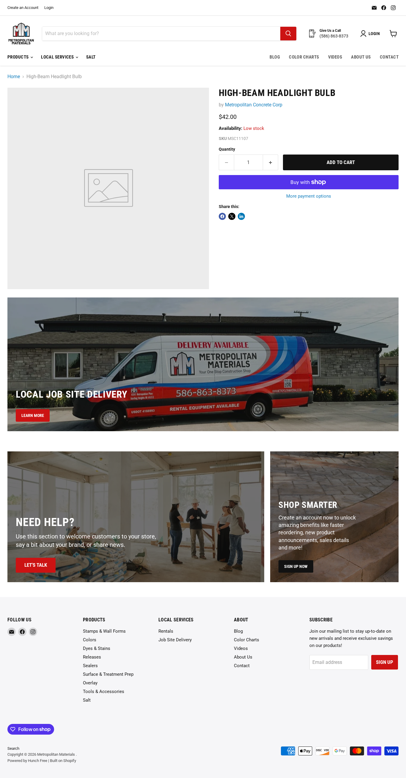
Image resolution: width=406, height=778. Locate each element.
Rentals (165, 631)
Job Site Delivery (175, 639)
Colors (89, 639)
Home (13, 76)
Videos (335, 57)
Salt (91, 57)
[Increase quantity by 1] (270, 163)
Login (48, 8)
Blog (275, 57)
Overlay (90, 683)
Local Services (58, 57)
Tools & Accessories (103, 691)
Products (18, 57)
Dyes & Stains (96, 648)
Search (13, 748)
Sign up (384, 662)
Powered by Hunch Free (27, 760)
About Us (361, 57)
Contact (389, 57)
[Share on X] (231, 216)
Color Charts (304, 57)
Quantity (227, 149)
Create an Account (22, 8)
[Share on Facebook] (222, 216)
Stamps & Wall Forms (104, 631)
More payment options (308, 196)
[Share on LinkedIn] (241, 216)
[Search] (288, 33)
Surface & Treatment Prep (108, 674)
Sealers (90, 665)
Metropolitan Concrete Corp (253, 105)
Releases (92, 657)
